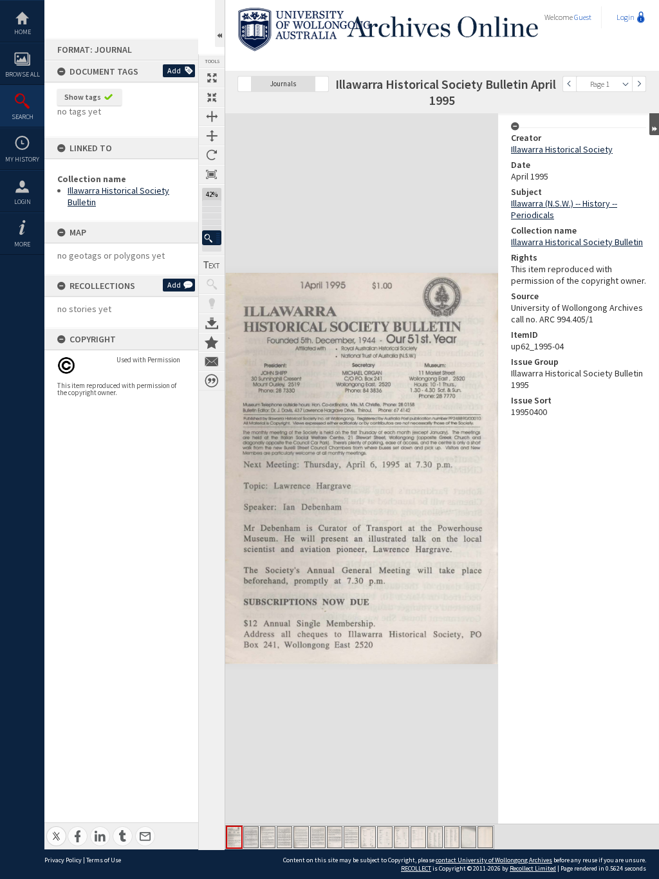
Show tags (82, 97)
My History (22, 159)
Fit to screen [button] (212, 97)
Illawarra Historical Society (562, 149)
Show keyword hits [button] (212, 284)
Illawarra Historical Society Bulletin (577, 242)
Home (22, 32)
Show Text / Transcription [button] (212, 265)
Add (174, 70)
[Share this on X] (56, 829)
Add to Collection (212, 342)
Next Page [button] (639, 84)
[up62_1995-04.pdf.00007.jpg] (334, 837)
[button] (211, 237)
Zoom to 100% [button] (212, 174)
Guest (582, 17)
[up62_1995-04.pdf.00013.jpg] (435, 837)
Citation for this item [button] (212, 381)
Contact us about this (212, 361)
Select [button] (625, 84)
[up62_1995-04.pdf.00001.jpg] (234, 837)
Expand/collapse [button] (654, 124)
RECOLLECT (416, 868)
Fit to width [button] (212, 116)
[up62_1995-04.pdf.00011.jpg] (401, 837)
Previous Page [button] (569, 84)
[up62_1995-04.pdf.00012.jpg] (418, 837)
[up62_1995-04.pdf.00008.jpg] (351, 837)
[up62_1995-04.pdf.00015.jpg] (468, 837)
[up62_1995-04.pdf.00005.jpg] (301, 837)
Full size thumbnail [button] (212, 78)
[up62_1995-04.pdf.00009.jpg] (368, 837)
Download (212, 323)
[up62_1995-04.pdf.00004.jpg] (284, 837)
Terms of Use (103, 860)
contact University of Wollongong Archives (494, 860)
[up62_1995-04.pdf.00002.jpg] (251, 837)
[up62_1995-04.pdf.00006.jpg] (318, 837)
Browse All (22, 74)
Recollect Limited (533, 868)
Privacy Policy (63, 860)
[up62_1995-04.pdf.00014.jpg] (451, 837)
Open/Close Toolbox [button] (220, 23)
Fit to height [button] (212, 135)
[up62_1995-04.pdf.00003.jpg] (267, 837)
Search (22, 117)
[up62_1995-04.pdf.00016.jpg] (485, 837)
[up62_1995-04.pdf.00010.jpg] (385, 837)
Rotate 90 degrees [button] (212, 155)
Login (22, 202)
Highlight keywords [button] (212, 303)
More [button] (22, 244)
